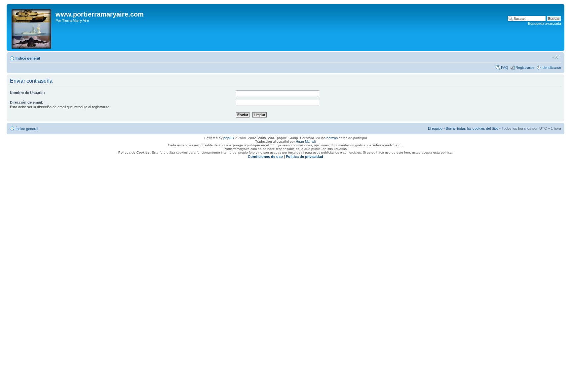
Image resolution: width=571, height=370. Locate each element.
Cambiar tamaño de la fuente (556, 57)
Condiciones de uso (265, 157)
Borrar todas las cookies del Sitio (472, 128)
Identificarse (551, 67)
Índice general (28, 58)
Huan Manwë (306, 141)
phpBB (228, 138)
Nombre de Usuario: (27, 93)
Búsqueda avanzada (544, 23)
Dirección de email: (26, 102)
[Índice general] (32, 27)
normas (332, 138)
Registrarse (524, 67)
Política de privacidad (304, 157)
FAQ (504, 67)
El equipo (435, 128)
